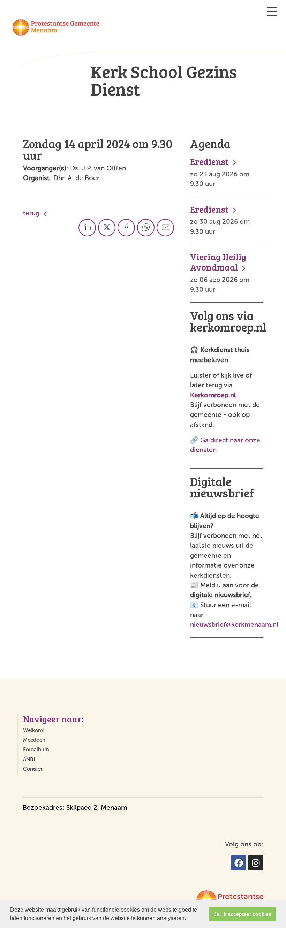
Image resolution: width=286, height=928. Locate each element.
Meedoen (34, 740)
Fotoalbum (36, 749)
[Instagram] (255, 862)
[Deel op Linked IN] (87, 227)
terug (32, 213)
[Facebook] (238, 862)
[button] (188, 919)
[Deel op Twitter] (106, 227)
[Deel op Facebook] (126, 227)
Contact (32, 769)
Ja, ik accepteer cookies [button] (242, 914)
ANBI (29, 759)
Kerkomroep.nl (213, 395)
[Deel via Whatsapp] (146, 227)
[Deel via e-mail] (165, 227)
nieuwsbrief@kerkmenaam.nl (234, 625)
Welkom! (34, 730)
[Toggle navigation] (272, 11)
